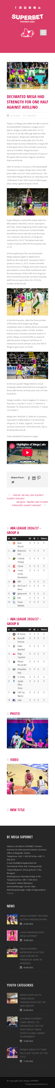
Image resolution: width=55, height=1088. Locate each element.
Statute (10, 893)
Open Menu (43, 32)
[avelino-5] (27, 75)
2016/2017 (31, 115)
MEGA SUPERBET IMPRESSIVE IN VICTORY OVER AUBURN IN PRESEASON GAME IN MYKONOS (32, 955)
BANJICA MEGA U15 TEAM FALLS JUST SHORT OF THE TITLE (34, 1053)
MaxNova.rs (42, 1084)
